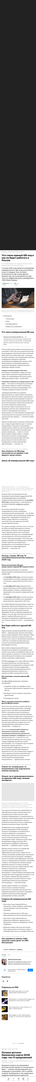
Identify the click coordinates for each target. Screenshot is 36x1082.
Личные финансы (6, 553)
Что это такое (10, 318)
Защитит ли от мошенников (14, 326)
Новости (13, 1080)
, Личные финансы (16, 764)
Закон (7, 321)
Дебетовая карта (6, 449)
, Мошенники (27, 764)
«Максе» (20, 949)
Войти (30, 970)
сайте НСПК (8, 681)
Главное (8, 1080)
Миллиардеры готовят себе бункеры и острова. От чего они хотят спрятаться (20, 1015)
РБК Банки (4, 251)
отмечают (10, 661)
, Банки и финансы (16, 449)
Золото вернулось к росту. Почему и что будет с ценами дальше (20, 1007)
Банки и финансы (6, 764)
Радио (28, 1080)
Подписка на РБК (10, 987)
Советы (23, 1080)
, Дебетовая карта (16, 553)
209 (18, 643)
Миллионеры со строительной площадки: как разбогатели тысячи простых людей (21, 999)
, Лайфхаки (25, 449)
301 (28, 643)
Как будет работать (11, 324)
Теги (9, 954)
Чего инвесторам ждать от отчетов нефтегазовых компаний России (18, 991)
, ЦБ (23, 764)
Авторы (4, 954)
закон (23, 496)
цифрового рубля (22, 504)
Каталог (18, 1080)
